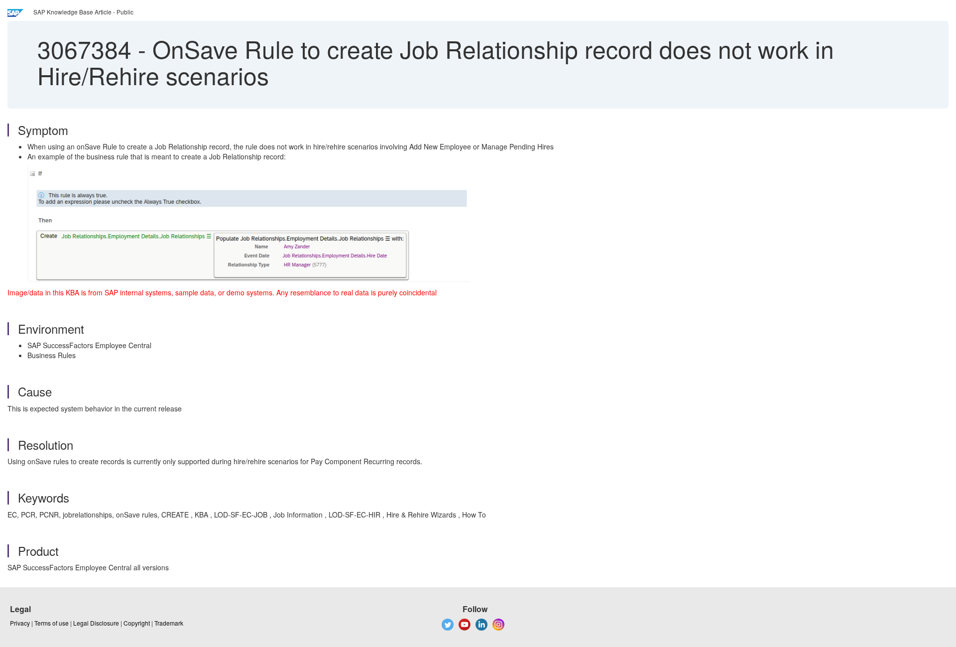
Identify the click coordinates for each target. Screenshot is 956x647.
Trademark (168, 623)
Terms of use (51, 623)
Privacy (20, 623)
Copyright (136, 623)
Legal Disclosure (96, 623)
